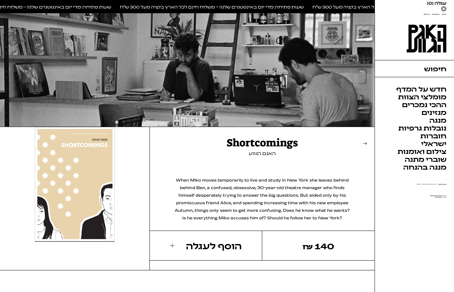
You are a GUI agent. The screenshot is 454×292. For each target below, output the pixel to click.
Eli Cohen (438, 197)
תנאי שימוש (442, 184)
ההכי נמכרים (424, 104)
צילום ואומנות (421, 151)
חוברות (433, 135)
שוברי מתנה (425, 159)
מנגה (437, 119)
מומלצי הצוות (422, 96)
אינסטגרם (436, 14)
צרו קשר (426, 14)
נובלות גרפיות (422, 127)
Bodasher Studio (436, 195)
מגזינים (433, 112)
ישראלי (433, 143)
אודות (444, 14)
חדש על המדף (421, 88)
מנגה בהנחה (424, 166)
